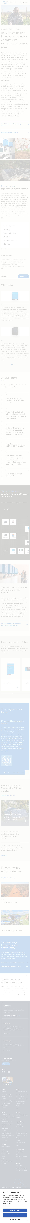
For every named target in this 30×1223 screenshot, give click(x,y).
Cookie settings (15, 1219)
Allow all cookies (15, 1210)
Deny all (15, 1215)
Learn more (6, 1205)
